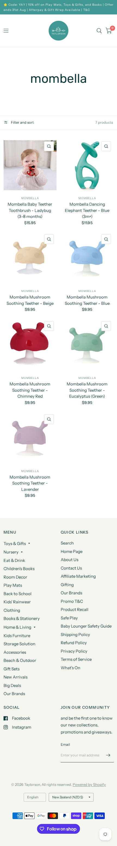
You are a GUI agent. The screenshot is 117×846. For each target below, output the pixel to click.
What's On (70, 667)
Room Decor (15, 577)
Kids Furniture (17, 635)
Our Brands (14, 693)
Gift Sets (12, 668)
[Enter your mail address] (108, 755)
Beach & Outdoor (20, 660)
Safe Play (69, 617)
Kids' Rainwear (17, 601)
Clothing (12, 610)
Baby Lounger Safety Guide (86, 626)
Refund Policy (74, 642)
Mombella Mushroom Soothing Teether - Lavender (30, 483)
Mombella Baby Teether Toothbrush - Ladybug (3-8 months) (30, 210)
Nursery (11, 552)
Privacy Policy (74, 651)
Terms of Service (76, 659)
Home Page (71, 551)
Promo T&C (72, 601)
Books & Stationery (22, 618)
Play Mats (13, 585)
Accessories (15, 652)
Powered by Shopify (89, 784)
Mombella (30, 198)
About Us (69, 559)
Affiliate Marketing (78, 576)
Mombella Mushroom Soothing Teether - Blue (87, 300)
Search (67, 543)
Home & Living (17, 627)
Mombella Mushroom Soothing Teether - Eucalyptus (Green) (87, 390)
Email (65, 744)
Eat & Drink (14, 560)
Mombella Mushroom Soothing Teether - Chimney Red (30, 390)
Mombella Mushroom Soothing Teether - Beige (30, 300)
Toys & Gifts (15, 543)
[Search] (99, 30)
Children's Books (19, 568)
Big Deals (12, 685)
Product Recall (74, 609)
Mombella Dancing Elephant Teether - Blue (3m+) (87, 210)
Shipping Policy (75, 634)
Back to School (18, 593)
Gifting (67, 584)
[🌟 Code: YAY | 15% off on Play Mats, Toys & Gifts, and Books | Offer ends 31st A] (59, 7)
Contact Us (71, 568)
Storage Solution (19, 643)
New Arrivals (15, 677)
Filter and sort (22, 122)
